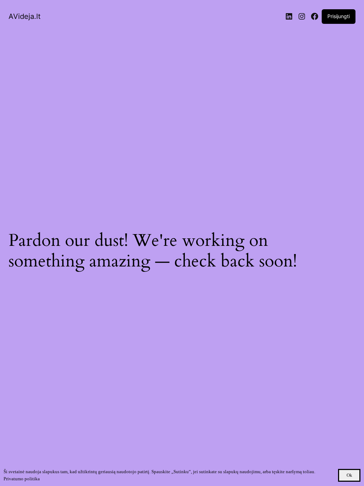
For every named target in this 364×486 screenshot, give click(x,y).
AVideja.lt (25, 16)
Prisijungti (338, 16)
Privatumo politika (22, 478)
